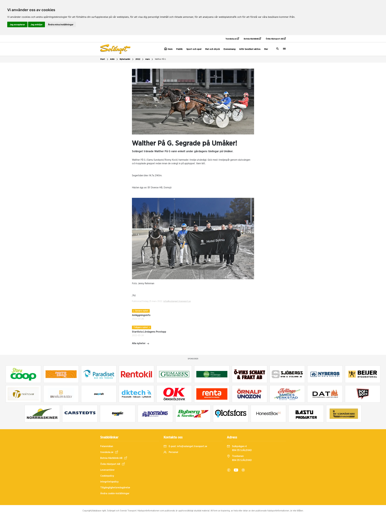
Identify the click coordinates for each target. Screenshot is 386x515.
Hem (169, 49)
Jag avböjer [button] (36, 24)
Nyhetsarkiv (125, 59)
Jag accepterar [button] (17, 24)
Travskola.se (231, 39)
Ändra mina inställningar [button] (60, 24)
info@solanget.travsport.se (177, 301)
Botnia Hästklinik (251, 39)
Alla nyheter (139, 343)
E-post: (187, 446)
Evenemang (230, 49)
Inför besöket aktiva (249, 49)
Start (102, 59)
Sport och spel (193, 49)
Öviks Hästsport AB (275, 39)
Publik (179, 49)
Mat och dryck (212, 49)
